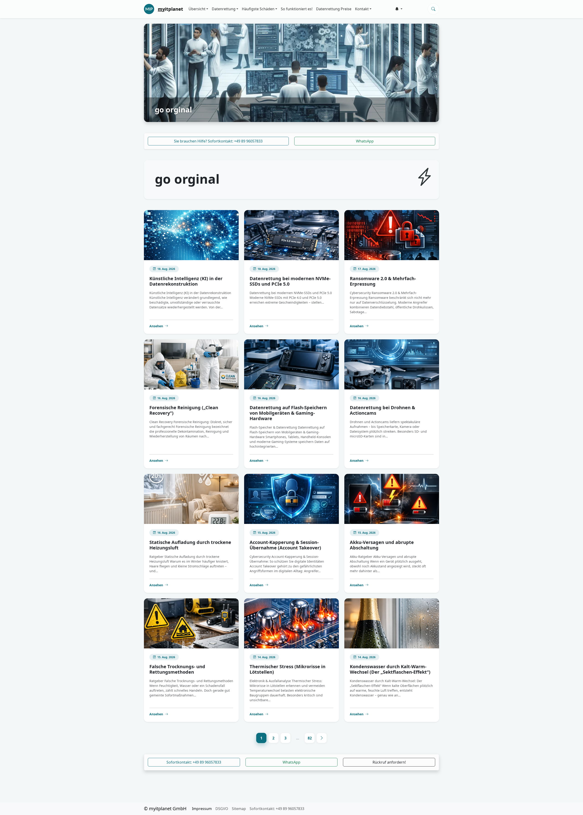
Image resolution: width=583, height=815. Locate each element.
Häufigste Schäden (258, 8)
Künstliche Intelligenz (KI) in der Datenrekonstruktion (185, 281)
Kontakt (362, 8)
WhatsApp (365, 141)
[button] (398, 8)
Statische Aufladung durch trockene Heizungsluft (190, 545)
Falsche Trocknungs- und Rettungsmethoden (177, 669)
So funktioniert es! (296, 8)
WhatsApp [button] (291, 762)
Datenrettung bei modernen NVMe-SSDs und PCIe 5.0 (290, 281)
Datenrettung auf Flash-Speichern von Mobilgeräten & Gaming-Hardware (288, 412)
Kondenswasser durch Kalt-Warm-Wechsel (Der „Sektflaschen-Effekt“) (390, 669)
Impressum (202, 808)
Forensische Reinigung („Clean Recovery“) (183, 410)
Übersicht (197, 8)
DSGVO (221, 808)
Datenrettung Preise (333, 8)
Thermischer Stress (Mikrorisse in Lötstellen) (287, 669)
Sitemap (239, 808)
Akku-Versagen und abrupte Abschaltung (382, 545)
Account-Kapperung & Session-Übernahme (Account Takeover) (285, 545)
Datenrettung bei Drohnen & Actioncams (382, 410)
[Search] (433, 9)
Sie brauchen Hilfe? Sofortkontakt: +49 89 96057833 (218, 141)
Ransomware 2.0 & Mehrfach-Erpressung (383, 281)
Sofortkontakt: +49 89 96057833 (193, 762)
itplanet (170, 9)
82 (310, 738)
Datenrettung (223, 8)
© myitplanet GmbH (165, 808)
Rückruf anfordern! (389, 762)
